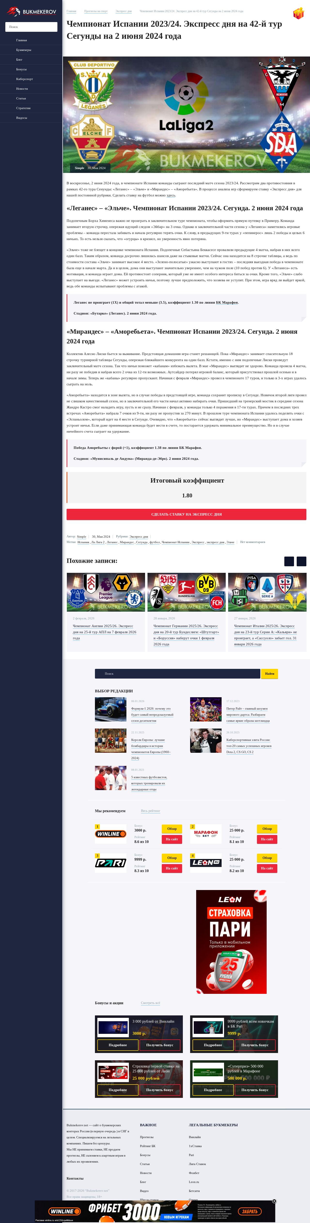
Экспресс (198, 542)
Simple (81, 536)
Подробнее (118, 1045)
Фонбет (194, 1173)
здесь (171, 195)
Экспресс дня (124, 11)
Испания (83, 542)
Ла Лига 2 (98, 542)
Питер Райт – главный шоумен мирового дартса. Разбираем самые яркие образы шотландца (248, 714)
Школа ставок (149, 1200)
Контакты (75, 1178)
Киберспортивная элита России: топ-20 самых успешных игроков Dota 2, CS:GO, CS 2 (248, 746)
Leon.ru (194, 1182)
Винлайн (195, 1137)
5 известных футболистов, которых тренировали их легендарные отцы (149, 783)
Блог (143, 1182)
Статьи (145, 1164)
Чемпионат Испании (175, 542)
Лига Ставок (197, 1164)
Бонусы (145, 1155)
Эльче (230, 542)
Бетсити (194, 1191)
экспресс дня (215, 542)
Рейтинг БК (147, 1146)
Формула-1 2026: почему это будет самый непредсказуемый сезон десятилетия (152, 714)
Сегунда (141, 542)
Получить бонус (159, 1045)
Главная (71, 11)
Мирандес (127, 542)
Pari (191, 1155)
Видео (144, 1191)
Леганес (112, 542)
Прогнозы (147, 1137)
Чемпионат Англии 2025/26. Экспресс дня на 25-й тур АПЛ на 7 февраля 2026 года (104, 632)
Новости (146, 1173)
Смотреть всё (150, 1003)
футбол (155, 542)
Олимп (193, 1200)
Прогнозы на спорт (96, 11)
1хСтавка (195, 1146)
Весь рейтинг (150, 811)
